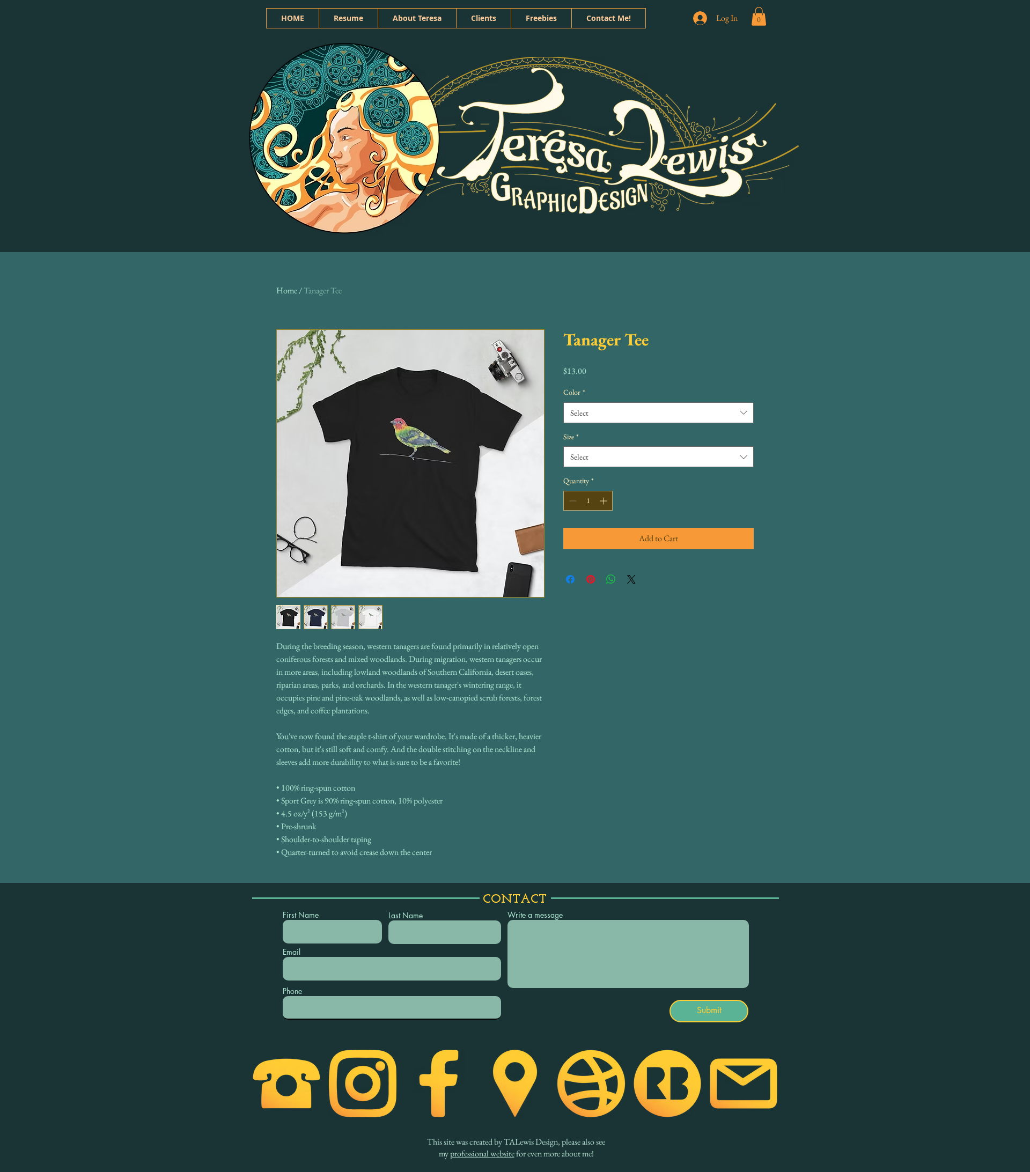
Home (286, 290)
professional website (482, 1153)
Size (571, 436)
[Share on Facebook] (570, 579)
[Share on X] (631, 579)
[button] (759, 16)
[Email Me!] (743, 1083)
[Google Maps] (515, 1083)
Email (291, 952)
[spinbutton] (588, 500)
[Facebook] (438, 1083)
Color (574, 392)
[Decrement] (571, 500)
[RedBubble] (667, 1083)
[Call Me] (286, 1083)
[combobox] (658, 412)
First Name (301, 915)
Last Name (405, 915)
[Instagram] (362, 1083)
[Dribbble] (591, 1083)
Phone (292, 991)
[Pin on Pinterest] (590, 579)
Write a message (535, 915)
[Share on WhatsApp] (611, 579)
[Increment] (604, 500)
